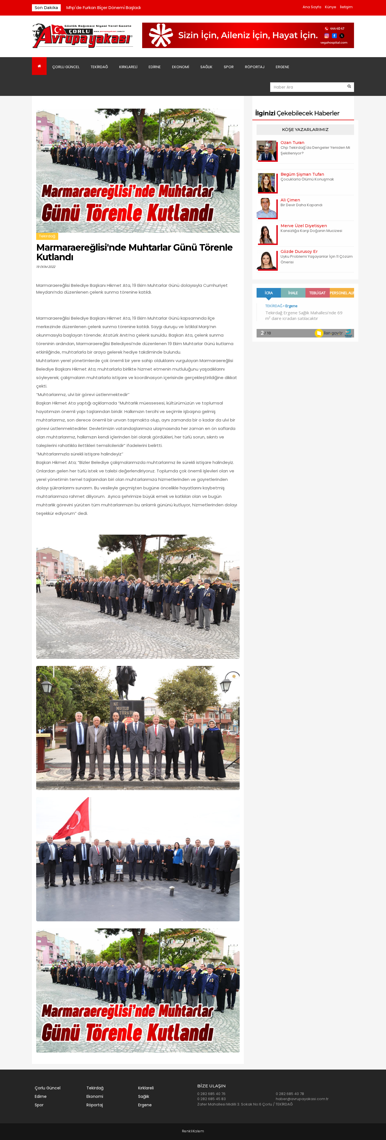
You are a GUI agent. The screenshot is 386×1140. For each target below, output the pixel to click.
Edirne (155, 67)
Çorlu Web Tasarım (193, 1131)
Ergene (282, 67)
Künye (330, 7)
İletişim (346, 7)
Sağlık (206, 67)
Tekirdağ (99, 67)
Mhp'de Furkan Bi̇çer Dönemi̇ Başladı (103, 7)
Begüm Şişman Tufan (302, 174)
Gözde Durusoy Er (299, 251)
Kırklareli (128, 67)
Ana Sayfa (312, 7)
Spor (229, 67)
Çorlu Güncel (65, 67)
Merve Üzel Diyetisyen (304, 225)
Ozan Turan (292, 142)
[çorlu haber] (83, 36)
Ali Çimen (290, 200)
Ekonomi (180, 67)
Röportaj (254, 67)
